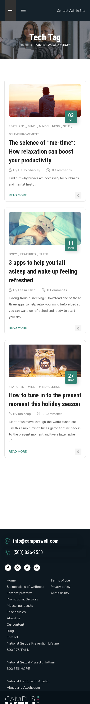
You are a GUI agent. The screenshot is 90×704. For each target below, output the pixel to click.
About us (13, 618)
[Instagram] (17, 567)
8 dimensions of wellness (25, 586)
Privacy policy (60, 586)
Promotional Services (22, 599)
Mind (32, 126)
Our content (15, 624)
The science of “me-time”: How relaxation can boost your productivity (42, 151)
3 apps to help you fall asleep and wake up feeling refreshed (43, 271)
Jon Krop (24, 414)
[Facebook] (8, 567)
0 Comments (62, 170)
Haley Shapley (29, 170)
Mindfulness (49, 126)
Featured (16, 126)
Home (24, 45)
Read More (18, 195)
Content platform (19, 593)
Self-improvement (24, 134)
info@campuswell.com (36, 541)
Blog (10, 631)
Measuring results (20, 605)
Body (13, 254)
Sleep (43, 254)
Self (66, 126)
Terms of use (60, 580)
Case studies (16, 612)
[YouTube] (36, 567)
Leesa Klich (26, 290)
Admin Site (77, 10)
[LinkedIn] (27, 567)
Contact (62, 10)
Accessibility (59, 593)
